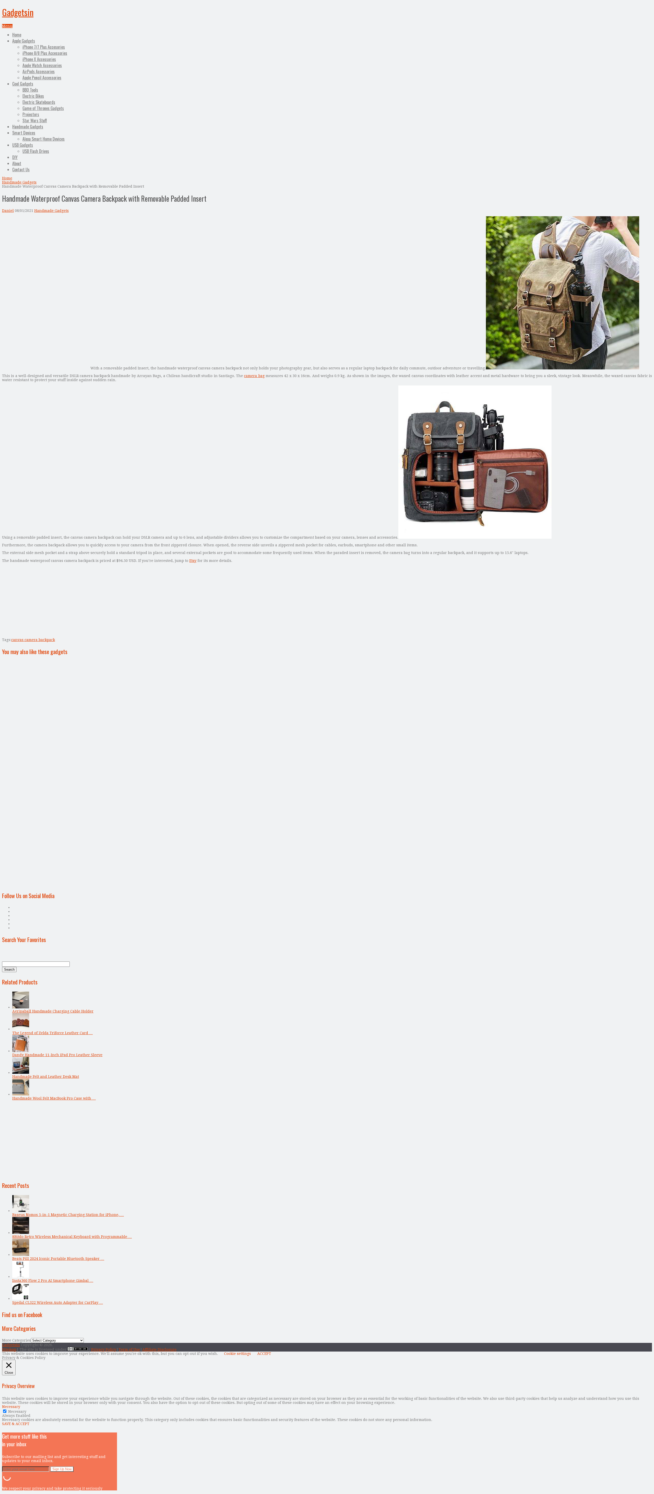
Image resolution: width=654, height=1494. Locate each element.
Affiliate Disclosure (159, 1349)
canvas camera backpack (33, 640)
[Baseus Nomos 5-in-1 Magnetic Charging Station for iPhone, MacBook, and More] (20, 1211)
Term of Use (129, 1349)
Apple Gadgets (23, 41)
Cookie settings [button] (237, 1354)
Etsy (192, 561)
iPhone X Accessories (39, 59)
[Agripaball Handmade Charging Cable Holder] (20, 1007)
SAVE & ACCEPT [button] (15, 1424)
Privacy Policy (103, 1349)
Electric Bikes (33, 96)
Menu (7, 26)
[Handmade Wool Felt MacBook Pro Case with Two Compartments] (20, 1094)
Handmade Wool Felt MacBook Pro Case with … (54, 1098)
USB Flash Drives (35, 151)
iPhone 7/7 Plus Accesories (43, 47)
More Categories (16, 1340)
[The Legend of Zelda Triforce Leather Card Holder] (20, 1029)
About (16, 163)
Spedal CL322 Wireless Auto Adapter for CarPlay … (57, 1302)
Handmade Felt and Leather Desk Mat (45, 1077)
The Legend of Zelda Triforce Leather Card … (52, 1033)
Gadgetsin (17, 12)
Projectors (30, 114)
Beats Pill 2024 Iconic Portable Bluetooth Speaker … (58, 1259)
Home (16, 35)
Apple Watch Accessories (42, 65)
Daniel (8, 211)
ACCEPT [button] (264, 1354)
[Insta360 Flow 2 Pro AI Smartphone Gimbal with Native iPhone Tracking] (20, 1276)
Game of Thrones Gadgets (43, 108)
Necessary (17, 1411)
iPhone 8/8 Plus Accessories (44, 53)
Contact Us (21, 169)
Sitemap (9, 1349)
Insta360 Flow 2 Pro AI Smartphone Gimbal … (52, 1281)
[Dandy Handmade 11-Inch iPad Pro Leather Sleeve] (20, 1051)
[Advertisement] (45, 252)
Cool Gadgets (22, 84)
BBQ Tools (30, 90)
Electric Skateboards (38, 102)
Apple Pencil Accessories (41, 78)
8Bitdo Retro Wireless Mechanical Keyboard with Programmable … (72, 1237)
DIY (15, 157)
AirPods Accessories (38, 71)
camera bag (254, 376)
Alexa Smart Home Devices (43, 139)
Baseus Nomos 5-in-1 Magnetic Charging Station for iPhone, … (68, 1215)
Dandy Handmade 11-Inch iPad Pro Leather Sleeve (57, 1055)
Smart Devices (23, 133)
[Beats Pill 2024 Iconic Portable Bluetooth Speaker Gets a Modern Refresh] (20, 1254)
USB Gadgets (22, 145)
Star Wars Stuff (34, 120)
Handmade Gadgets (27, 127)
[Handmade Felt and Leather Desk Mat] (20, 1072)
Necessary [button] (11, 1407)
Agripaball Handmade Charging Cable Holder (53, 1011)
